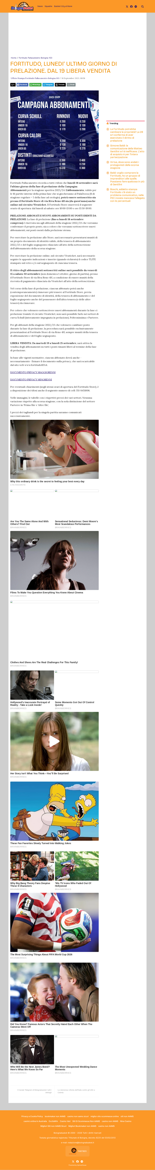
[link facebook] (131, 6)
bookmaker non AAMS (55, 1116)
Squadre (48, 6)
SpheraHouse (81, 1165)
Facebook (23, 84)
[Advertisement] (77, 38)
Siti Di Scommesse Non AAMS (86, 1121)
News (40, 6)
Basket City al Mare (63, 6)
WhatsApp (36, 84)
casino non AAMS (110, 1121)
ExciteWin (53, 1121)
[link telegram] (136, 6)
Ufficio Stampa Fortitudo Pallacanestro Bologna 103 (35, 78)
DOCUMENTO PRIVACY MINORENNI (31, 379)
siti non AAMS (127, 1116)
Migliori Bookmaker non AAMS (82, 1126)
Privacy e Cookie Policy (32, 1116)
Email (72, 84)
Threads (61, 84)
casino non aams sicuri (78, 1116)
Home (13, 58)
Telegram (49, 84)
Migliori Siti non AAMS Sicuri (53, 1126)
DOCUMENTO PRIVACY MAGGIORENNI (33, 372)
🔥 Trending (112, 123)
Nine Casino (125, 1121)
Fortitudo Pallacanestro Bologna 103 (35, 58)
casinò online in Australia (35, 1121)
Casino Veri (65, 1121)
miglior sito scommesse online (105, 1116)
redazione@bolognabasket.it (81, 1142)
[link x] (127, 6)
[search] (142, 6)
